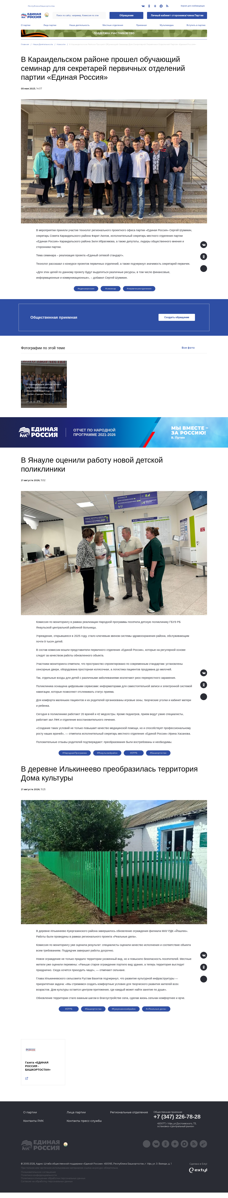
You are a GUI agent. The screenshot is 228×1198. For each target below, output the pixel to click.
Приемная (141, 25)
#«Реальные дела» (156, 1009)
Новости (61, 44)
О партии (25, 25)
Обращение (126, 15)
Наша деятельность (79, 25)
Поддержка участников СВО (114, 33)
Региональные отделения (129, 1112)
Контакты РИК (33, 1121)
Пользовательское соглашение (38, 1172)
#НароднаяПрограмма (75, 753)
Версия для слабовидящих (192, 6)
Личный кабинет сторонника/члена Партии (177, 15)
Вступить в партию (196, 25)
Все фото (188, 347)
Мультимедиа (167, 25)
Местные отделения (113, 25)
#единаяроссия (86, 288)
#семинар (110, 288)
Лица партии (49, 25)
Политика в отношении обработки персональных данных (53, 1178)
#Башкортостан (158, 753)
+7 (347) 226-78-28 (177, 1116)
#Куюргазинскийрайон (124, 1009)
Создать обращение (176, 317)
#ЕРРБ (133, 753)
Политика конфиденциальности (39, 1175)
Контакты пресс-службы (84, 1121)
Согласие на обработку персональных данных (47, 1181)
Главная (25, 44)
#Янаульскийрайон (107, 753)
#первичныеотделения (139, 288)
